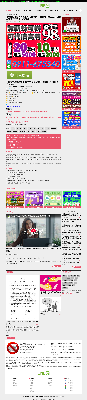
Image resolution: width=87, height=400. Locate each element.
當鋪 (64, 285)
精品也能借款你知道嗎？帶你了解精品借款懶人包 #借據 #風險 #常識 (33, 249)
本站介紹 (15, 380)
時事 (68, 211)
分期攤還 (43, 132)
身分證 (68, 278)
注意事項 (15, 382)
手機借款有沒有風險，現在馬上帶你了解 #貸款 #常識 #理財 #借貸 (71, 243)
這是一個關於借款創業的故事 (70, 262)
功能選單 (16, 10)
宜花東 (57, 10)
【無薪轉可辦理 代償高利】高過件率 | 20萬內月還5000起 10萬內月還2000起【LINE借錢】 (43, 6)
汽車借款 (71, 283)
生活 (75, 211)
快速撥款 (65, 283)
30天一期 (18, 129)
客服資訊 (15, 385)
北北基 (8, 10)
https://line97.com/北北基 (13, 106)
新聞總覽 (50, 380)
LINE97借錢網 (70, 380)
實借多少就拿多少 (12, 132)
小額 (75, 275)
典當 (73, 285)
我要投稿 (50, 385)
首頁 (76, 10)
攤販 (33, 132)
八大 (37, 132)
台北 (78, 275)
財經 (72, 211)
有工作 (47, 129)
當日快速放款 (32, 129)
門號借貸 (65, 287)
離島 (63, 10)
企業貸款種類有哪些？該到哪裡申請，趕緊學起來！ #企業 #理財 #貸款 (71, 226)
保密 (64, 275)
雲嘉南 (45, 10)
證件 (76, 278)
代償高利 (65, 280)
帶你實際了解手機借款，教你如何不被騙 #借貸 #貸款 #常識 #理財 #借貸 (71, 248)
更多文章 (12, 338)
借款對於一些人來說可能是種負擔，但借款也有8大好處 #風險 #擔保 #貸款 (71, 254)
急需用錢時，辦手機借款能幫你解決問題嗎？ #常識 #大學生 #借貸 (71, 237)
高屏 (51, 10)
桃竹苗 (31, 10)
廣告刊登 (15, 383)
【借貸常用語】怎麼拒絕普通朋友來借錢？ (50, 312)
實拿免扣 (53, 129)
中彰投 (38, 10)
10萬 (64, 278)
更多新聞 (78, 267)
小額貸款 (69, 285)
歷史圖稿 (70, 10)
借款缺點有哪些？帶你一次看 (70, 259)
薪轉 (73, 278)
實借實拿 (22, 132)
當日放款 (40, 129)
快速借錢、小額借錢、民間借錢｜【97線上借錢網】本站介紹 (43, 373)
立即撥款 (71, 280)
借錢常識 (50, 382)
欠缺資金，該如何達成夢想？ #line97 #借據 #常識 (71, 220)
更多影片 (58, 266)
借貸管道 (9, 14)
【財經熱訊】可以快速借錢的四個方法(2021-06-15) (50, 293)
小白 (25, 129)
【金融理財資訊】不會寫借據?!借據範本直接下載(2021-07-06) (22, 322)
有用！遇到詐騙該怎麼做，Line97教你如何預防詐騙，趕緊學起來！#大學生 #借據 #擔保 (71, 231)
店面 (28, 132)
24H (13, 129)
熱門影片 (50, 383)
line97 (79, 217)
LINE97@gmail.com (67, 293)
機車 (75, 280)
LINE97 (59, 253)
